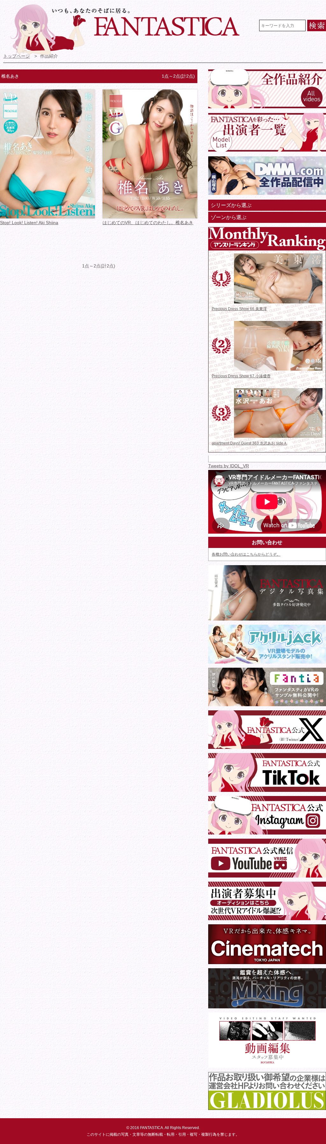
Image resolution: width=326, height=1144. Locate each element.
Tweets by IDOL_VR (228, 466)
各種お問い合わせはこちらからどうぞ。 (246, 554)
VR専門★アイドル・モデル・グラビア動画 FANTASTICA (129, 29)
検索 (316, 25)
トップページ (16, 56)
